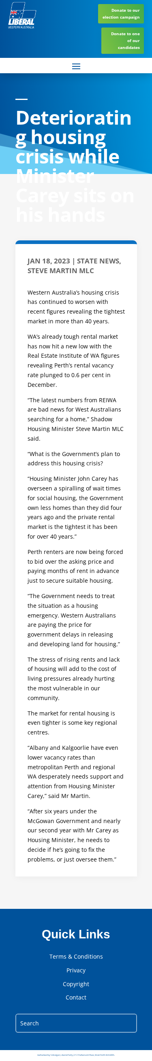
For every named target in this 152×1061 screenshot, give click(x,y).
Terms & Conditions (76, 956)
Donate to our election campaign (121, 13)
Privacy (76, 970)
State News (98, 260)
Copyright (76, 984)
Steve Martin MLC (61, 270)
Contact (76, 997)
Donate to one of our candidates (125, 40)
